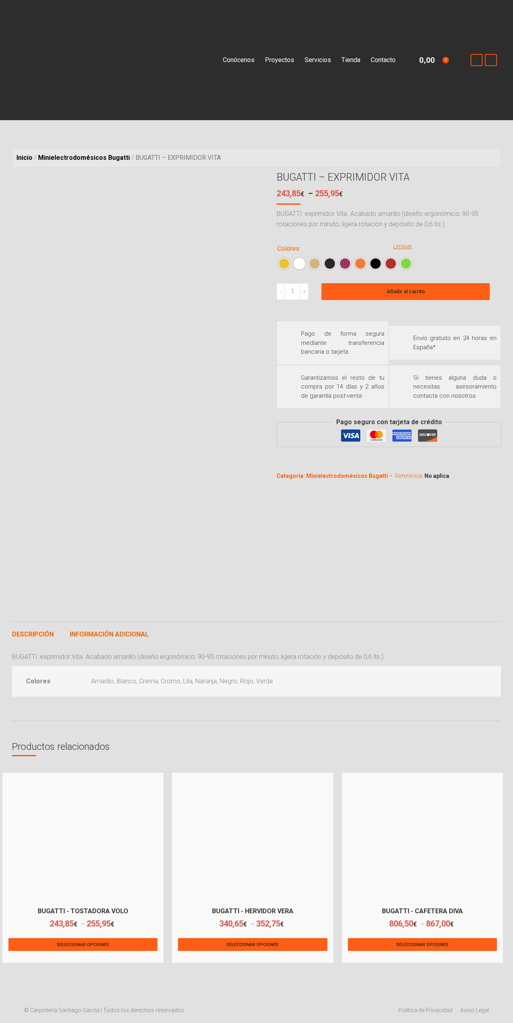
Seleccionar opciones (83, 944)
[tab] (33, 630)
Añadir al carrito (406, 291)
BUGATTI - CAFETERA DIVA (422, 911)
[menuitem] (238, 60)
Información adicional (109, 634)
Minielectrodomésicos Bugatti (347, 476)
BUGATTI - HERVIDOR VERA (252, 911)
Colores (288, 248)
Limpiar (402, 246)
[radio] (284, 264)
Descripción (33, 634)
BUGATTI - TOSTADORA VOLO (83, 911)
